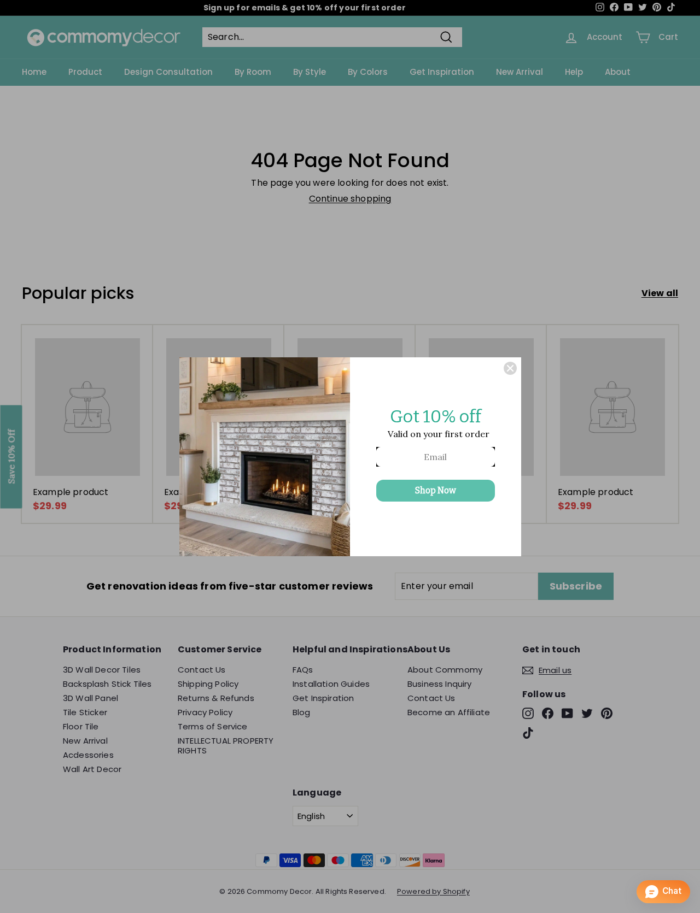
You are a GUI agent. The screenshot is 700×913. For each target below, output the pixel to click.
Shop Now (435, 490)
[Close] (510, 368)
